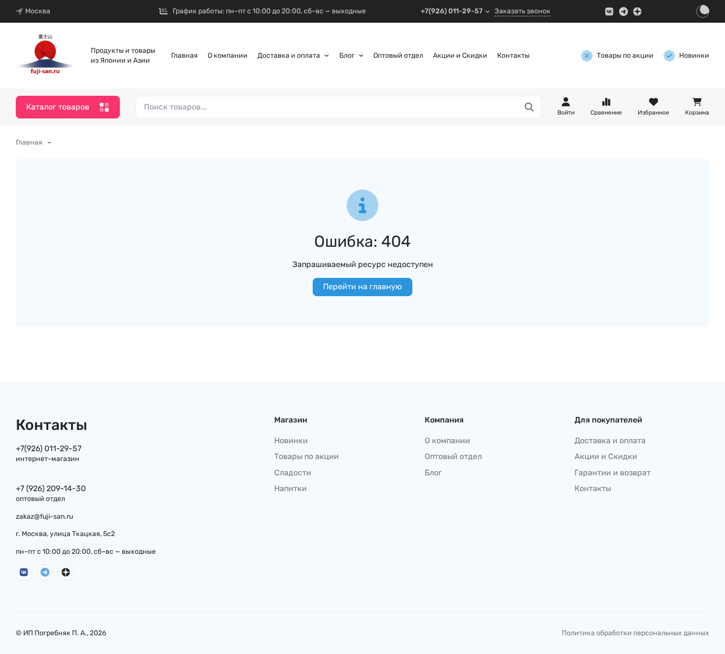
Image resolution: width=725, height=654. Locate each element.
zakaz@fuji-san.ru (44, 516)
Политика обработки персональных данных (635, 633)
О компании (228, 55)
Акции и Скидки (460, 55)
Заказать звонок (522, 11)
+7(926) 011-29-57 (452, 11)
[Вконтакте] (609, 11)
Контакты (513, 55)
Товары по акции (625, 55)
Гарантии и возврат (613, 472)
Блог (347, 55)
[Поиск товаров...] (529, 107)
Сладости (292, 472)
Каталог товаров (57, 107)
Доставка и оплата (288, 55)
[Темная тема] (702, 11)
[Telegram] (623, 11)
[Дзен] (637, 11)
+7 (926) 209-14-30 (51, 488)
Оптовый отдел (398, 55)
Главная (184, 55)
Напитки (290, 488)
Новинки (694, 55)
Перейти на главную (362, 286)
